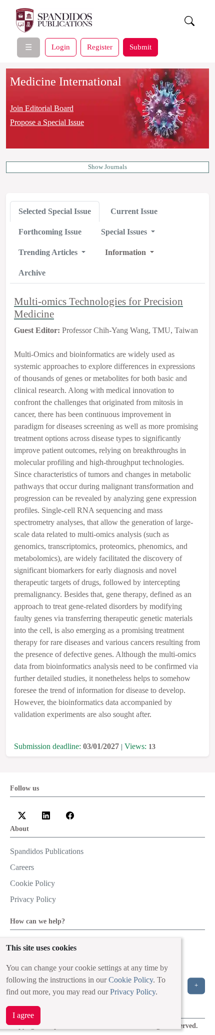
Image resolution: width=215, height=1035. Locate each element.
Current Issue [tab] (134, 211)
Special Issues (125, 232)
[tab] (55, 211)
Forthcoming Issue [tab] (50, 232)
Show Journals (107, 167)
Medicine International (66, 81)
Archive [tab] (32, 272)
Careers (22, 867)
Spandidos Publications (47, 851)
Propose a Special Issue (47, 122)
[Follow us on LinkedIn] (46, 814)
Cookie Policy (130, 980)
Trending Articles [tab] (49, 252)
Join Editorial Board (42, 108)
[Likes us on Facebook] (70, 814)
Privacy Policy (133, 992)
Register (99, 46)
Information (126, 252)
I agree (23, 1015)
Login (61, 46)
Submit (141, 46)
